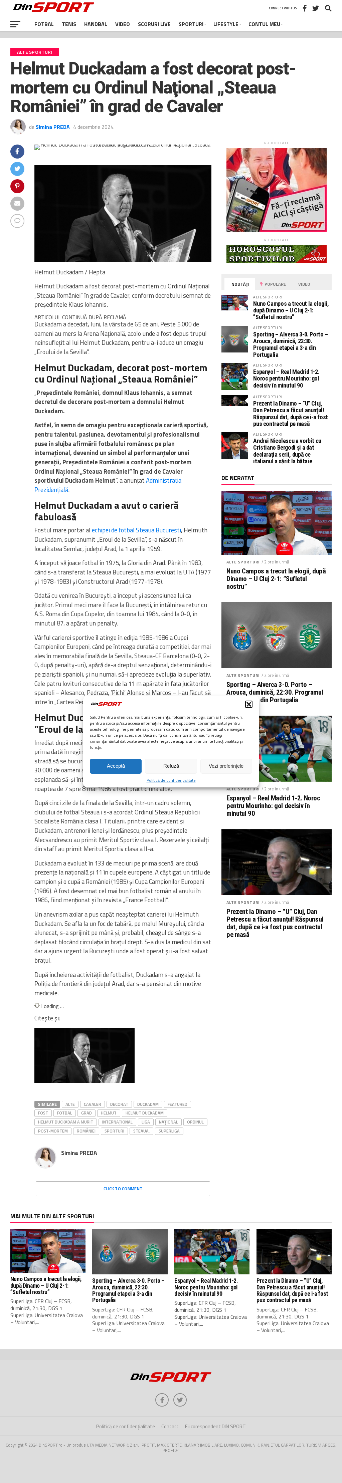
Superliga (169, 1131)
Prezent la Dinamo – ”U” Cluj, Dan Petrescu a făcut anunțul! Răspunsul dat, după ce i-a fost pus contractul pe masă (290, 413)
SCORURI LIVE (154, 24)
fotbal (64, 1112)
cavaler (92, 1104)
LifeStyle (225, 24)
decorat (119, 1104)
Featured (177, 1104)
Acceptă (116, 766)
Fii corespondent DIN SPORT (215, 1426)
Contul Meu (264, 24)
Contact (170, 1426)
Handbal (95, 24)
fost (43, 1112)
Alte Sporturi (243, 562)
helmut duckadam (145, 1112)
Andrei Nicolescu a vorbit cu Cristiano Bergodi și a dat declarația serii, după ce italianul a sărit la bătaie (287, 451)
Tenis (69, 24)
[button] (248, 704)
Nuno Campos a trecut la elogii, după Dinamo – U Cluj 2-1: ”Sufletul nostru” (291, 310)
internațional (117, 1122)
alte (70, 1104)
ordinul (195, 1122)
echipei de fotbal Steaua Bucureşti (136, 530)
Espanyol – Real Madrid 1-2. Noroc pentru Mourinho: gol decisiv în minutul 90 (286, 378)
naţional (168, 1122)
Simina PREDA (53, 127)
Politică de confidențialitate (171, 780)
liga (146, 1122)
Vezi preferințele (226, 766)
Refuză (171, 766)
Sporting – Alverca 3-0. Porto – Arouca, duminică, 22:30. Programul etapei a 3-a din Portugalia (290, 344)
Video (122, 24)
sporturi (114, 1131)
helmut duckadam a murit (65, 1122)
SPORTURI (191, 24)
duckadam (148, 1104)
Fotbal (44, 24)
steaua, (141, 1131)
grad (86, 1112)
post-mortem (53, 1131)
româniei (86, 1131)
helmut (109, 1112)
